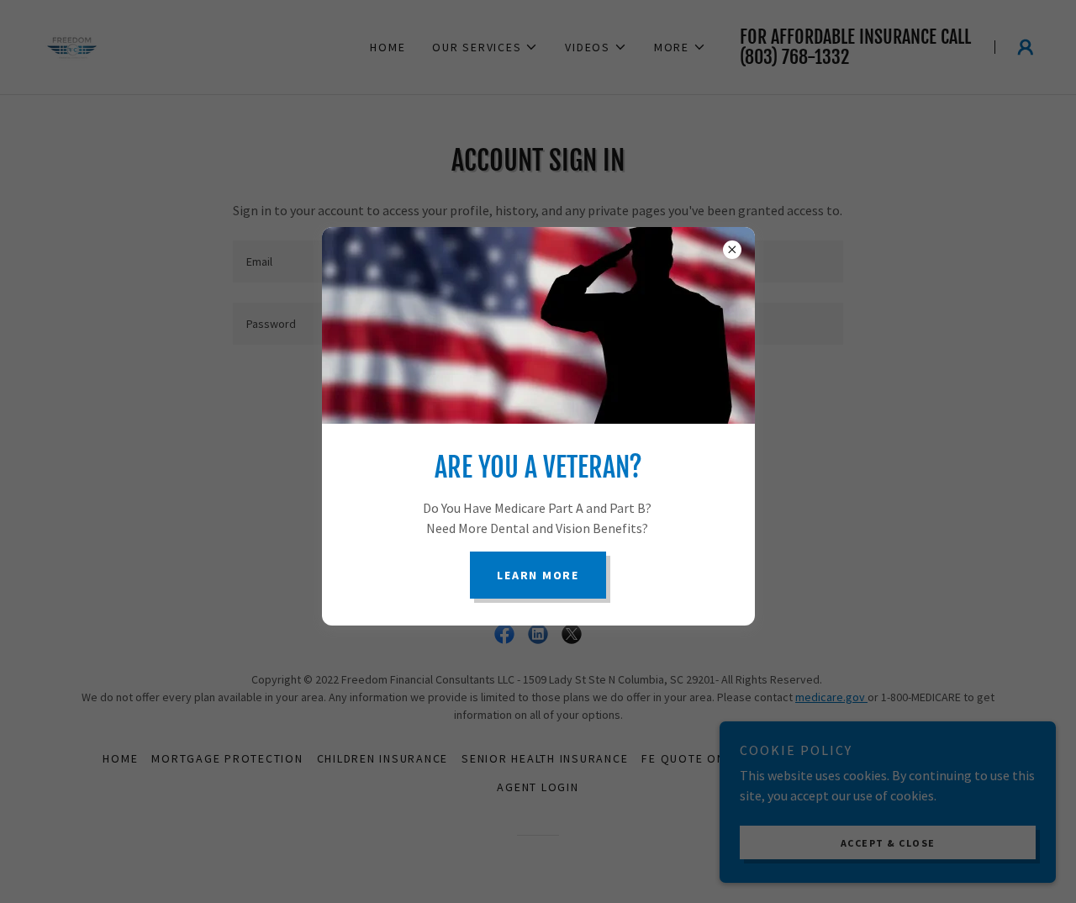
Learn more (538, 575)
